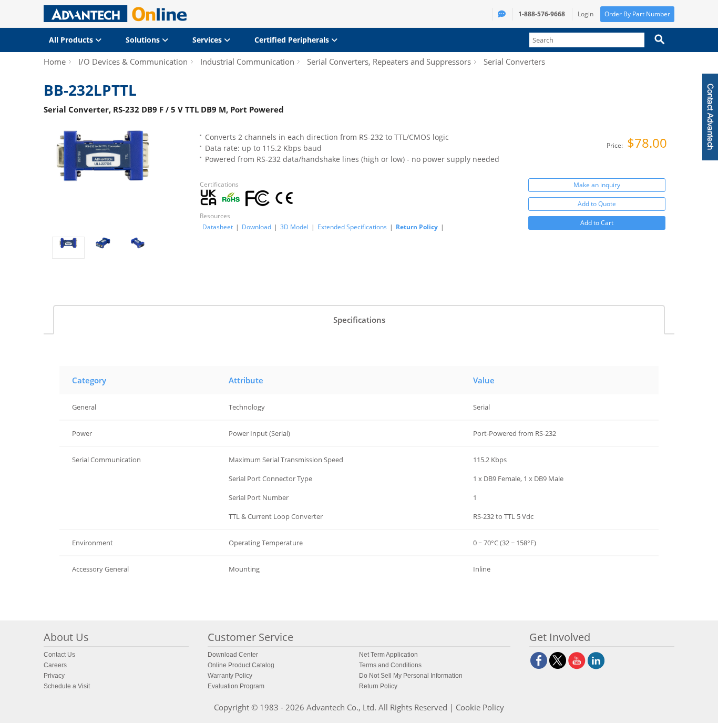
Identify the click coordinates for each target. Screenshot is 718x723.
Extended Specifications (352, 227)
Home (55, 61)
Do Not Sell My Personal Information (411, 675)
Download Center (233, 654)
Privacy (54, 675)
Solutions (144, 40)
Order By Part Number (637, 13)
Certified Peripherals (292, 40)
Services (208, 40)
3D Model (294, 227)
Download (256, 227)
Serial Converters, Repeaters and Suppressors (389, 61)
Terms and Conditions (390, 665)
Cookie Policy (480, 707)
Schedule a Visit (67, 686)
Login (585, 13)
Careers (55, 665)
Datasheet (217, 227)
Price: (615, 145)
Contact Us (59, 654)
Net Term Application (388, 654)
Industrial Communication (247, 61)
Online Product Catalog (241, 665)
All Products (72, 40)
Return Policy (417, 226)
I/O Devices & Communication (133, 61)
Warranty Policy (230, 675)
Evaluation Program (236, 686)
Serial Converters (514, 61)
